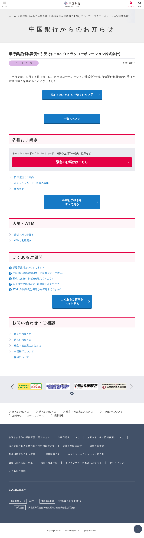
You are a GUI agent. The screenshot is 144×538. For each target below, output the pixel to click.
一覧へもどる (72, 118)
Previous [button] (12, 387)
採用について (21, 357)
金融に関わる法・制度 (21, 462)
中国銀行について (24, 351)
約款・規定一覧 (49, 462)
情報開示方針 (53, 454)
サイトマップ (117, 462)
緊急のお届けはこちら (72, 162)
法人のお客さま (22, 339)
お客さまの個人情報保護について (105, 437)
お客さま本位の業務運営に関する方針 (29, 437)
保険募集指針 (97, 445)
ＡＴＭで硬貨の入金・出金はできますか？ (36, 283)
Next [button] (131, 387)
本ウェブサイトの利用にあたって (84, 462)
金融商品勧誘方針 (72, 445)
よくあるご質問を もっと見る (72, 301)
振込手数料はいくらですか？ (29, 267)
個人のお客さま (22, 333)
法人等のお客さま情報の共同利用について (32, 445)
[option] (30, 387)
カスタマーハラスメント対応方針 (86, 454)
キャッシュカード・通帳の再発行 (32, 183)
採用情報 (59, 415)
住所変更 (19, 188)
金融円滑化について (69, 437)
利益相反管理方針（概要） (23, 454)
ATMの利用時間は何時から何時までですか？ (37, 289)
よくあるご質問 (17, 471)
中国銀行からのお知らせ (33, 16)
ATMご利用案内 (22, 240)
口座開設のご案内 (24, 177)
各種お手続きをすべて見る (72, 202)
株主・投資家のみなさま (27, 345)
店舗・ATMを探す (24, 234)
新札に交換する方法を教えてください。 (35, 278)
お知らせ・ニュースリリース (28, 415)
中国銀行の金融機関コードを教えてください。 (38, 272)
